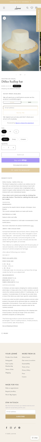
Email (12, 102)
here (32, 225)
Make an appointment (11, 388)
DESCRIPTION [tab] (6, 202)
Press (23, 373)
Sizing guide (8, 360)
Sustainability (26, 363)
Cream (24, 139)
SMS (29, 102)
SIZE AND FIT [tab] (5, 255)
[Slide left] (16, 75)
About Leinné (26, 357)
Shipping (8, 373)
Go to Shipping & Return (10, 326)
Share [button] (5, 333)
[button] (4, 8)
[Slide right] (25, 75)
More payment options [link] (20, 165)
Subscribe (20, 416)
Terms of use (25, 367)
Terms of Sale (9, 369)
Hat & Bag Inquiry (11, 394)
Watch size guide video (9, 258)
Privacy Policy (26, 370)
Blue (6, 139)
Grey (15, 139)
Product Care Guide (11, 357)
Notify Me (20, 113)
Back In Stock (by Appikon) (25, 123)
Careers (24, 377)
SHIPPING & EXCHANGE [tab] (8, 285)
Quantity (4, 143)
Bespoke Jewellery (10, 391)
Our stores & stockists (28, 360)
